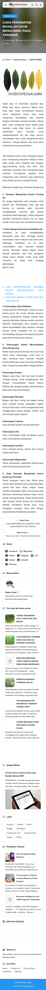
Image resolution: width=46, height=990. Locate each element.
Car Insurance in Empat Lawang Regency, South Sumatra (27, 878)
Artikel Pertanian (10, 16)
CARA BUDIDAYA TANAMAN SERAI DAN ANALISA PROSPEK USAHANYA (28, 640)
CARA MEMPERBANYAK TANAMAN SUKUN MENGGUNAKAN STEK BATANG (24, 290)
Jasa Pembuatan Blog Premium (25, 855)
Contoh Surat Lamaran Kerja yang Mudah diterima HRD (20, 774)
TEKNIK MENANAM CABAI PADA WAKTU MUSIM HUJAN (27, 725)
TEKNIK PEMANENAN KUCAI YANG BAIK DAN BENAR (26, 619)
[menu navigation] (6, 5)
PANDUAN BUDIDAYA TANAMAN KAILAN (25, 680)
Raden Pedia (9, 40)
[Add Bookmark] (6, 43)
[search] (32, 5)
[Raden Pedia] (18, 5)
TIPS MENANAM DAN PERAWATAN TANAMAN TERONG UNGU (26, 704)
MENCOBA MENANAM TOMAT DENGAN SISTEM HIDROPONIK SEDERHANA (27, 661)
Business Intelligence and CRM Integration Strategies (28, 898)
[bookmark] (41, 5)
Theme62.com (27, 986)
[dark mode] (36, 5)
